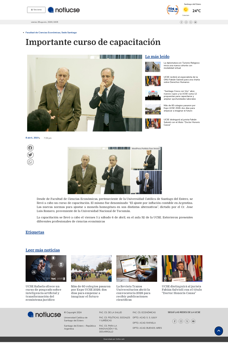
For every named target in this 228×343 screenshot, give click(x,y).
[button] (30, 148)
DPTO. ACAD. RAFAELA (144, 322)
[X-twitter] (190, 22)
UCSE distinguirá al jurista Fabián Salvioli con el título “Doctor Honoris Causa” (182, 122)
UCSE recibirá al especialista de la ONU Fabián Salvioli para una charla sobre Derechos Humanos (182, 80)
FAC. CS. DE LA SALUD (110, 312)
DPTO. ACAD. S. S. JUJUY (145, 317)
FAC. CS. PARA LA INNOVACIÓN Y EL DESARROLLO (108, 328)
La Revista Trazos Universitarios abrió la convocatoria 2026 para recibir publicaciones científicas (133, 293)
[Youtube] (195, 22)
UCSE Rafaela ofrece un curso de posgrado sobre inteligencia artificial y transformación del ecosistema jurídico (43, 293)
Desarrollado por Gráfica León (114, 339)
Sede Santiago (69, 32)
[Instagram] (186, 22)
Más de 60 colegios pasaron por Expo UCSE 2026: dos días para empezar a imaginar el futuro (179, 108)
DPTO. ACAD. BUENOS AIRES (147, 328)
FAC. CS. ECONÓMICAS (144, 312)
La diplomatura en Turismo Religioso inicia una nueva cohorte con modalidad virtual (182, 65)
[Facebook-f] (181, 22)
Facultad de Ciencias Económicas (43, 32)
